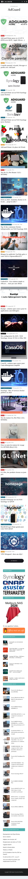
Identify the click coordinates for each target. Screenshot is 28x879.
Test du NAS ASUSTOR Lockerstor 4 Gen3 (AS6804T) (16, 823)
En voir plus (14, 560)
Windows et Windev (8, 849)
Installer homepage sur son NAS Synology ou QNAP (11, 500)
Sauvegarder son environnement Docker (16, 642)
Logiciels (2, 62)
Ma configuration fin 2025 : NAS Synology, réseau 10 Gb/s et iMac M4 (13, 337)
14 (17, 333)
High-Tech (3, 306)
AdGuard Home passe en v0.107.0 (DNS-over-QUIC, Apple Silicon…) (13, 39)
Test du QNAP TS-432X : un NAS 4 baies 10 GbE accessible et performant (17, 790)
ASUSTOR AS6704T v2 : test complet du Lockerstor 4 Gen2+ (18, 715)
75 (15, 144)
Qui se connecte (7, 836)
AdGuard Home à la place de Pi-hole (13, 147)
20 (15, 62)
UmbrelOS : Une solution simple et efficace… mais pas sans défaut (12, 282)
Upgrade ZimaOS (7, 844)
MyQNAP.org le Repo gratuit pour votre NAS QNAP (12, 528)
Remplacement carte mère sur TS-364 (12, 842)
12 (15, 35)
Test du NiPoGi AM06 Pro (17, 806)
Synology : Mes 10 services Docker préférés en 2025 (12, 391)
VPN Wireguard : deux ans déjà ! (12, 554)
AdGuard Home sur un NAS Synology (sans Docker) (13, 93)
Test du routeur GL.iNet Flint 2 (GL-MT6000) (13, 419)
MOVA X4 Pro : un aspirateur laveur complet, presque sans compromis (18, 798)
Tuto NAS (3, 90)
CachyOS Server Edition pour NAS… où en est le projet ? (15, 671)
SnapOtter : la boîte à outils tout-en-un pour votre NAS (17, 679)
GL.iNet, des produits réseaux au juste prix (13, 473)
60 (21, 224)
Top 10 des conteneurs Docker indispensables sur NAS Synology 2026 (14, 228)
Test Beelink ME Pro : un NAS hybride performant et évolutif (17, 732)
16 (12, 442)
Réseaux (2, 35)
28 (15, 415)
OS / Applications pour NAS (6, 197)
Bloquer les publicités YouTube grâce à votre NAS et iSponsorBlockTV (14, 255)
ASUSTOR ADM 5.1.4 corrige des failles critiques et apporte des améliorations (16, 650)
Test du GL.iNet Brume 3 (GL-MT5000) (11, 173)
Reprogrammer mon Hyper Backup (11, 834)
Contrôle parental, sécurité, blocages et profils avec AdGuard (14, 66)
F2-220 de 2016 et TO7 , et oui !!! (11, 857)
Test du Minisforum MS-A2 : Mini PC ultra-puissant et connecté (18, 699)
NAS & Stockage (4, 279)
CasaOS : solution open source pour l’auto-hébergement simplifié (13, 364)
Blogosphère (3, 333)
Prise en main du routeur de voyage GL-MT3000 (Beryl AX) (12, 446)
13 (13, 170)
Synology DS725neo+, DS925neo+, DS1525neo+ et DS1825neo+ (17, 657)
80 (14, 90)
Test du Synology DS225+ (17, 773)
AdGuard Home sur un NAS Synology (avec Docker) (13, 121)
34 (14, 251)
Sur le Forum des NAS (12, 829)
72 (14, 117)
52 (21, 388)
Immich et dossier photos (9, 847)
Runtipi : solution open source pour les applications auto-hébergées (14, 310)
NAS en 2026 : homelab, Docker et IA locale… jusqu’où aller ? (13, 201)
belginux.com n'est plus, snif (9, 839)
